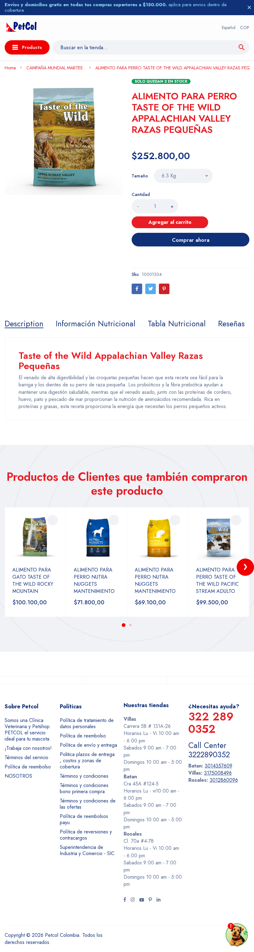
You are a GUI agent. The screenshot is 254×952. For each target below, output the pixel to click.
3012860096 (224, 780)
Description (24, 323)
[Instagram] (132, 900)
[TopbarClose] (249, 7)
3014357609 (218, 765)
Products (32, 47)
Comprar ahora (190, 240)
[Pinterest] (164, 289)
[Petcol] (21, 28)
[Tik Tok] (150, 900)
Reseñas (231, 323)
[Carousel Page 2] (130, 625)
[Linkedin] (158, 900)
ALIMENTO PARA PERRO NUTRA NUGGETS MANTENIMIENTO (94, 580)
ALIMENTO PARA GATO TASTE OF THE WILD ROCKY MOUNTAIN (32, 580)
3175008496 (218, 772)
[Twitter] (150, 289)
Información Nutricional (95, 323)
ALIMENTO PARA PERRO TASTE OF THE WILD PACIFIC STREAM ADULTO (217, 580)
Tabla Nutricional (177, 323)
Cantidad (141, 194)
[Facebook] (137, 289)
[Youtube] (141, 900)
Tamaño (140, 176)
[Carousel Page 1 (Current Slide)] (123, 625)
